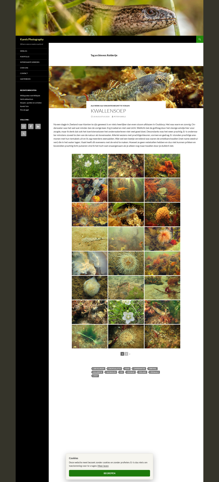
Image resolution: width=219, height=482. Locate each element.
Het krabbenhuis (26, 99)
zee (121, 372)
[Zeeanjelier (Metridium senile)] (162, 239)
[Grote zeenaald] (162, 288)
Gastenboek (25, 79)
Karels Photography (32, 39)
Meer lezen (103, 465)
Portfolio (24, 57)
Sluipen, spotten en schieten (31, 103)
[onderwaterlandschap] (162, 263)
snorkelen (111, 372)
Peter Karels (120, 116)
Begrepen (109, 473)
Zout (95, 376)
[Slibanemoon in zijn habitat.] (90, 214)
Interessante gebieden (29, 62)
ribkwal (153, 369)
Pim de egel (24, 110)
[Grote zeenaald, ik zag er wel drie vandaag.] (162, 336)
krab (127, 369)
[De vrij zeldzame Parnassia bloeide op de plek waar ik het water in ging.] (90, 166)
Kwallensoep (108, 111)
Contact (24, 73)
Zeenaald (154, 372)
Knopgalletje (114, 369)
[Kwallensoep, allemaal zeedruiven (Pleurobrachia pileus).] (126, 239)
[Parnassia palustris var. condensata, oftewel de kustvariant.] (126, 312)
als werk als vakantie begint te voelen (110, 106)
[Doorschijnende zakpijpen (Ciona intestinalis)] (90, 190)
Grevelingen (98, 369)
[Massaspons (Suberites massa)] (162, 214)
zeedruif (131, 372)
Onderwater (139, 369)
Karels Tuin (24, 106)
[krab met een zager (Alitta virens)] (126, 288)
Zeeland (142, 372)
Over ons (24, 68)
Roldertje (97, 372)
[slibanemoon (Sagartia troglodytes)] (126, 336)
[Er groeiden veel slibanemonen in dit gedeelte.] (126, 263)
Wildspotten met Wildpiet (30, 95)
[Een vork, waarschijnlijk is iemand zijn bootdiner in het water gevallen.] (90, 336)
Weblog (23, 51)
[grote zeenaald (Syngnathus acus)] (126, 166)
